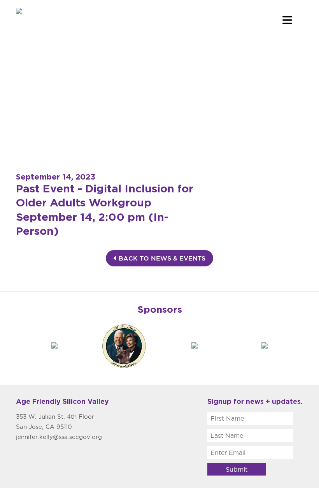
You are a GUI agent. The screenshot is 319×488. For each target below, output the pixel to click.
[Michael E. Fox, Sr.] (125, 345)
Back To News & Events (161, 258)
